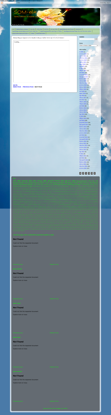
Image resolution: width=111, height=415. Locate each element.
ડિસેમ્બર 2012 (83, 141)
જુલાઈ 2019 (82, 93)
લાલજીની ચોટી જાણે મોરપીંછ (54, 225)
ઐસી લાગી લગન (46, 211)
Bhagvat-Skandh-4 (19, 183)
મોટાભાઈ (40, 186)
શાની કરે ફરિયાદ (47, 227)
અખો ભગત (46, 29)
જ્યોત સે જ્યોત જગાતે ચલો (91, 215)
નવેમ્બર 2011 (82, 164)
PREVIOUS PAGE (28, 87)
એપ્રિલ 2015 (82, 104)
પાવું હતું (42, 220)
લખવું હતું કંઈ (43, 225)
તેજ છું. (76, 217)
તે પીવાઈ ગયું (70, 217)
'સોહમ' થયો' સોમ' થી (55, 186)
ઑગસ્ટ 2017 (82, 97)
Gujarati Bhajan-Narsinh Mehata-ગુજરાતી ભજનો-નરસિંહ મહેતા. (25, 31)
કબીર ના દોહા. (74, 211)
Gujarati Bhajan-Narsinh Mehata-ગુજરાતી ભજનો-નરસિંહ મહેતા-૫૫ (42, 193)
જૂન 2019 (81, 95)
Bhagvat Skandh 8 (74, 183)
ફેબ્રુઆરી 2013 (83, 137)
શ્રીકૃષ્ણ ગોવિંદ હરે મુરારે (67, 227)
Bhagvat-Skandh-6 (61, 184)
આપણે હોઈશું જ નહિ (77, 209)
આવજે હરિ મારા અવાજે (92, 209)
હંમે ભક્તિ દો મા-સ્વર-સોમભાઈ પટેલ (78, 229)
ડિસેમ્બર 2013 (83, 126)
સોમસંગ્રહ (86, 183)
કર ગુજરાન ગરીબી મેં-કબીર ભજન (34, 212)
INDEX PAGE (17, 87)
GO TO (15, 85)
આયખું (84, 209)
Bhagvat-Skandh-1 (28, 184)
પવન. (38, 220)
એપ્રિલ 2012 (82, 156)
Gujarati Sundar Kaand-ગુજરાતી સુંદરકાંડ (20, 33)
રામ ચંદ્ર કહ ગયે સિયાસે (34, 225)
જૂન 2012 (81, 151)
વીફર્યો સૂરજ (83, 225)
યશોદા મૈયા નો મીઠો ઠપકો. (77, 224)
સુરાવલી (53, 229)
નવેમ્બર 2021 (82, 56)
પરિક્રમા (26, 220)
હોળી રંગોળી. (20, 230)
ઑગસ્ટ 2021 (82, 62)
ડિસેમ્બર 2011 (82, 162)
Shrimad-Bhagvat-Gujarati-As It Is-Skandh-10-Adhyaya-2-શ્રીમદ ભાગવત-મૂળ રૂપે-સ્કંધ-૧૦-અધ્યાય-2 (71, 201)
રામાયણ (24, 181)
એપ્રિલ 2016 (82, 101)
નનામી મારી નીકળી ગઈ (49, 219)
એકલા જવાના (38, 211)
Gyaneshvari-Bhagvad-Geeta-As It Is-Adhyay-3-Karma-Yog (43, 194)
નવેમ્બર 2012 (82, 143)
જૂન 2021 (81, 66)
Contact (32, 33)
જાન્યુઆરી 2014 (83, 124)
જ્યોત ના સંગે (81, 215)
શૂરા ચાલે (58, 227)
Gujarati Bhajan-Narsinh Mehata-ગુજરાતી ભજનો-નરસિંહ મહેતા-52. (38, 191)
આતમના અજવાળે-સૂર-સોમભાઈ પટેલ (59, 209)
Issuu (21, 264)
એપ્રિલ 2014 (82, 118)
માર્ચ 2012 (82, 158)
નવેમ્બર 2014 (82, 110)
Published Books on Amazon (22, 29)
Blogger (58, 408)
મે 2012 (81, 153)
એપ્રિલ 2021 (82, 70)
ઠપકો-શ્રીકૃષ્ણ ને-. (27, 217)
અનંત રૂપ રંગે (28, 209)
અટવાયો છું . (21, 209)
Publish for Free (54, 264)
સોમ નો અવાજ (66, 229)
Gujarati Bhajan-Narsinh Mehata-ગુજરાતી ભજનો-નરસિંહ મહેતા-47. (62, 188)
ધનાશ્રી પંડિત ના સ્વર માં (18, 219)
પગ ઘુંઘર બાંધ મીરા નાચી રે (90, 219)
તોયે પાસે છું (82, 217)
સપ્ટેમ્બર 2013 (83, 133)
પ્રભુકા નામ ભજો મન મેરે (62, 220)
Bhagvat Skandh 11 (92, 186)
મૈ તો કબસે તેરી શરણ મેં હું (52, 224)
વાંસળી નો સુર (76, 225)
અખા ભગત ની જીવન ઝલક (29, 186)
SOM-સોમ (25, 12)
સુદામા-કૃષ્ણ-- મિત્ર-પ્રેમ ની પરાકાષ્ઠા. (42, 229)
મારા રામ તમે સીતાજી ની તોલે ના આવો (30, 224)
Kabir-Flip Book (61, 194)
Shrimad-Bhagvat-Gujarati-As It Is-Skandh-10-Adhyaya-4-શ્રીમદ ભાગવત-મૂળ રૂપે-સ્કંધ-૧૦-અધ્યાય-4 (75, 202)
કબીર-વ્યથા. (23, 212)
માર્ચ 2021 (82, 72)
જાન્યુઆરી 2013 (83, 139)
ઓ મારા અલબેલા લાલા (55, 211)
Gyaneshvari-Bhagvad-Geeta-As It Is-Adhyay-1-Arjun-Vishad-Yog (72, 193)
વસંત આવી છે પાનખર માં (66, 225)
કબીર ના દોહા (39, 29)
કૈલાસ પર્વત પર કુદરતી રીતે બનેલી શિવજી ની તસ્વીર (76, 212)
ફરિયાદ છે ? (83, 220)
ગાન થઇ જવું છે (49, 214)
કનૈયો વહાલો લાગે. (66, 211)
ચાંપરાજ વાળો (78, 29)
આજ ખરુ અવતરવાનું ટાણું (45, 209)
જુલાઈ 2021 (82, 64)
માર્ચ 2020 (82, 91)
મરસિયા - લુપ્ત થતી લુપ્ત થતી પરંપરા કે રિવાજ (89, 222)
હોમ (13, 29)
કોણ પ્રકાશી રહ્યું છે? (92, 212)
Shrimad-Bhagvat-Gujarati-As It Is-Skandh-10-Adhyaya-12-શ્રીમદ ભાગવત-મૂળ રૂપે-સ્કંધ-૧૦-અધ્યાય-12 (66, 199)
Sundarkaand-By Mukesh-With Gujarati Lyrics (77, 207)
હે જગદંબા (96, 229)
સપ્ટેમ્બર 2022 (83, 54)
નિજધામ (66, 219)
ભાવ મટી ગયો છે (45, 222)
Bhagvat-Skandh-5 (58, 183)
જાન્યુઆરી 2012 (83, 160)
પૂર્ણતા (47, 220)
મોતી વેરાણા (61, 224)
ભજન (93, 181)
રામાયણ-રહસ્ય (48, 184)
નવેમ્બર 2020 (82, 81)
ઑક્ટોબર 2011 (83, 166)
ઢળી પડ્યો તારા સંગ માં (37, 217)
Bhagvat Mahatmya (82, 186)
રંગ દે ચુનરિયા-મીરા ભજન (89, 224)
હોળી (15, 230)
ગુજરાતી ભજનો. (79, 214)
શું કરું (54, 227)
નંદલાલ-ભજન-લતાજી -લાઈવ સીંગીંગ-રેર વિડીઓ (33, 219)
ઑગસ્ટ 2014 (82, 112)
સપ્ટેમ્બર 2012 (83, 147)
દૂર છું (95, 217)
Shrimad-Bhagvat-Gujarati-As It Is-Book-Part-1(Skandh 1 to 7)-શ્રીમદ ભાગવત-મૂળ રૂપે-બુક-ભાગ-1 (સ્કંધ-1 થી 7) (53, 196)
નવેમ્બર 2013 (82, 128)
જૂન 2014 (81, 114)
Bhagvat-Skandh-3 (82, 181)
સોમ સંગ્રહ (37, 181)
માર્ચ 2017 (82, 99)
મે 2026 (81, 51)
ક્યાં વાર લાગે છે (16, 214)
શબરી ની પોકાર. (30, 227)
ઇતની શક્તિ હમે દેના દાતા (18, 211)
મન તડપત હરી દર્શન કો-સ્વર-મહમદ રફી (70, 222)
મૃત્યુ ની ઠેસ (42, 224)
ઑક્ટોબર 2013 (83, 131)
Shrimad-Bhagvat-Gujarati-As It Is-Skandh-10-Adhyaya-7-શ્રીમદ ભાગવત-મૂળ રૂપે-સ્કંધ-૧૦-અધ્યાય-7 (40, 206)
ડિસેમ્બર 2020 (83, 79)
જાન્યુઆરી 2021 (83, 77)
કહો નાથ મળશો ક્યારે (47, 212)
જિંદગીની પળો (41, 215)
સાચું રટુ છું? (88, 227)
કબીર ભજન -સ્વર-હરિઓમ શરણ (91, 211)
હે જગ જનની (89, 229)
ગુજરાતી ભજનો (53, 181)
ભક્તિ (23, 222)
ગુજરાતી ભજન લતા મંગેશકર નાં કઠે (68, 214)
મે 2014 (81, 116)
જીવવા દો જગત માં (49, 215)
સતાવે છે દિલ (81, 227)
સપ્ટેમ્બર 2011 (83, 168)
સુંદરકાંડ (68, 181)
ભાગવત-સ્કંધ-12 (37, 222)
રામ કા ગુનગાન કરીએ (22, 225)
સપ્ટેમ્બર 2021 (83, 60)
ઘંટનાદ (15, 215)
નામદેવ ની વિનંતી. (59, 219)
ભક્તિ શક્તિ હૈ (29, 222)
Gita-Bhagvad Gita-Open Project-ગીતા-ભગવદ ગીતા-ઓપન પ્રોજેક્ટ (77, 31)
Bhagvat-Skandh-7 (76, 184)
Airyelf (45, 408)
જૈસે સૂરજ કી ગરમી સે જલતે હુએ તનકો (69, 215)
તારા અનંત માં (46, 217)
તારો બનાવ (53, 217)
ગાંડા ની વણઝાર (41, 214)
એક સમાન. (31, 211)
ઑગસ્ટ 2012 (82, 149)
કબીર (38, 184)
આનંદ (69, 209)
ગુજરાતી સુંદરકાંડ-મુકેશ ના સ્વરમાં (91, 214)
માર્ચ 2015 (82, 106)
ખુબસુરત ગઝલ (33, 214)
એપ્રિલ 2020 (82, 89)
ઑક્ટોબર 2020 (83, 83)
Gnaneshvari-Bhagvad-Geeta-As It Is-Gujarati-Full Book (35, 188)
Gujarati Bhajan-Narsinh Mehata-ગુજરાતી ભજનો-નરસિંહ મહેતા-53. (68, 191)
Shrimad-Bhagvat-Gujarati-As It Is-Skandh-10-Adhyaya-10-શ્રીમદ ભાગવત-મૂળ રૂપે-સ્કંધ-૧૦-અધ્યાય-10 (59, 197)
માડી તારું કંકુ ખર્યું (18, 224)
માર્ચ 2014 (82, 120)
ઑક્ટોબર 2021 (83, 58)
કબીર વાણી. (16, 212)
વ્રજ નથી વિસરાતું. (91, 225)
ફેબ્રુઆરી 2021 (83, 74)
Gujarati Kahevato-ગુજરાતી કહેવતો (66, 29)
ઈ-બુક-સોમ (32, 29)
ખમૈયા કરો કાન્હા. (24, 214)
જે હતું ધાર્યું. (57, 215)
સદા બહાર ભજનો (54, 29)
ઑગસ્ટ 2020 (82, 87)
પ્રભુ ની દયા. (52, 220)
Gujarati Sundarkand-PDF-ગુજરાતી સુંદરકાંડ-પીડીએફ (51, 31)
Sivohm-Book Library (40, 33)
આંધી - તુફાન (35, 209)
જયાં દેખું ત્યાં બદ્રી (33, 215)
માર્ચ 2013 (82, 135)
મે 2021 (81, 68)
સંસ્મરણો (75, 227)
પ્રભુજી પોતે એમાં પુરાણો (74, 220)
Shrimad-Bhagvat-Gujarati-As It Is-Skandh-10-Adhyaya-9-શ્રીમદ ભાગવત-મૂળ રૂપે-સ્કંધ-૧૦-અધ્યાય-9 (44, 207)
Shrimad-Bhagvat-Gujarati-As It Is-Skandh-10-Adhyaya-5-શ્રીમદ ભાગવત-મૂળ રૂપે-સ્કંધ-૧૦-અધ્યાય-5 (34, 204)
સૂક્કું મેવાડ (59, 229)
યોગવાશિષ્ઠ (46, 186)
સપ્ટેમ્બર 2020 (83, 85)
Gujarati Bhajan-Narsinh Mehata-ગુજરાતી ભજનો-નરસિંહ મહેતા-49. (36, 189)
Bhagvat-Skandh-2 (90, 184)
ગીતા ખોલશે (56, 214)
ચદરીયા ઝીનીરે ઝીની (23, 215)
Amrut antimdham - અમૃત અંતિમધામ (68, 186)
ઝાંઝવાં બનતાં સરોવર (17, 217)
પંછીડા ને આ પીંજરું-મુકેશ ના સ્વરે (76, 219)
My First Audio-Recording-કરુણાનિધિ (74, 194)
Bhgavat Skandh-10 (17, 188)
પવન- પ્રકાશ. (32, 220)
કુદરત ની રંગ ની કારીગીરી (59, 212)
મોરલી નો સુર (67, 224)
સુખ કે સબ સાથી (30, 229)
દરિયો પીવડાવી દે (89, 217)
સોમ (14, 181)
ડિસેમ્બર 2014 (83, 108)
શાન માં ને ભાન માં (38, 227)
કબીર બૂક (81, 211)
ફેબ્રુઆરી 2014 (83, 122)
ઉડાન (26, 211)
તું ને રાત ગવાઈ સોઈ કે (61, 217)
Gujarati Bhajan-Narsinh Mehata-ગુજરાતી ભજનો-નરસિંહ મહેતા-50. (65, 189)
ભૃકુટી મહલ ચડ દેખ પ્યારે (55, 222)
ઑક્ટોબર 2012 (83, 145)
